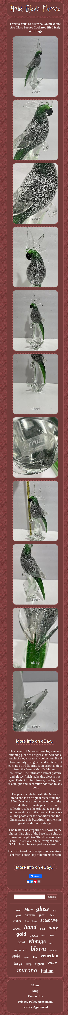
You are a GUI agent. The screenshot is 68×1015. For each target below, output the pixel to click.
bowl (21, 942)
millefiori (34, 936)
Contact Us (35, 996)
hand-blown (31, 921)
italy (53, 927)
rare (18, 910)
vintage (37, 941)
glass (42, 908)
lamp (29, 963)
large (18, 963)
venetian (49, 955)
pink (18, 915)
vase (52, 962)
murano (27, 970)
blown (38, 948)
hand (30, 927)
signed (39, 963)
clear (51, 915)
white (52, 935)
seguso (27, 957)
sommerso (20, 950)
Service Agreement (35, 1007)
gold (21, 934)
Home (35, 985)
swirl (51, 943)
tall (54, 910)
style (16, 956)
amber (17, 921)
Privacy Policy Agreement (35, 1001)
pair (42, 915)
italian (47, 971)
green (16, 928)
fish (35, 957)
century (53, 950)
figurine (30, 915)
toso (43, 935)
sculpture (49, 920)
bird (42, 929)
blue (28, 909)
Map (35, 991)
